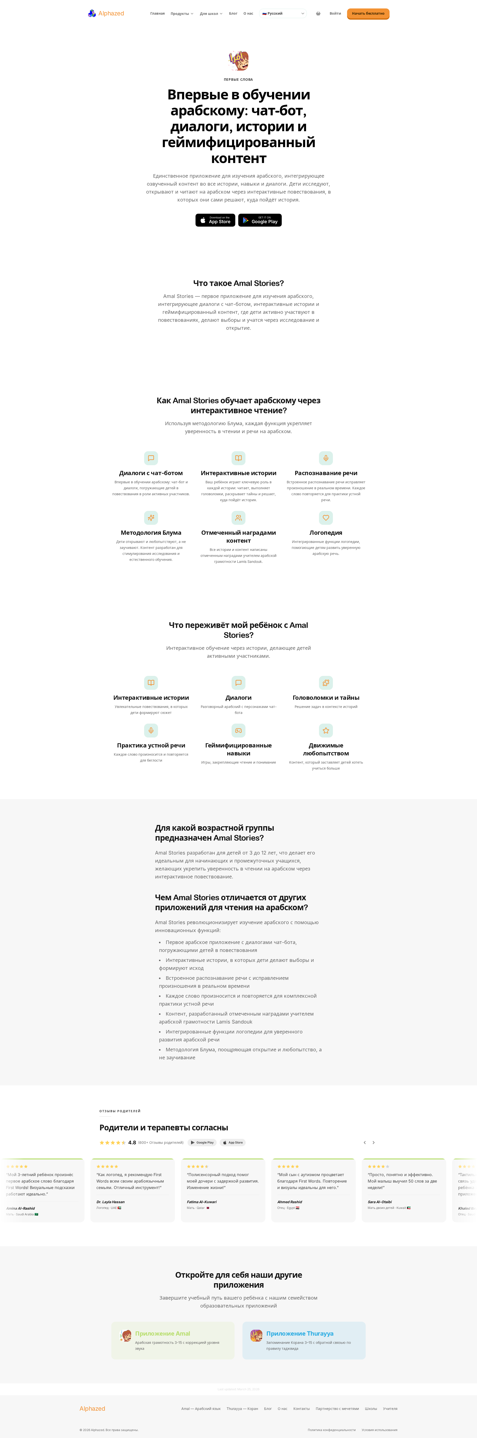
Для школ (209, 13)
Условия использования (380, 1430)
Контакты (301, 1408)
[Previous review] (365, 1143)
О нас (248, 13)
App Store (236, 1142)
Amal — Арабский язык (201, 1408)
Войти (335, 13)
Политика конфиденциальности (332, 1430)
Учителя (390, 1408)
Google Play (205, 1142)
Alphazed (92, 1408)
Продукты (180, 13)
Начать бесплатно (368, 13)
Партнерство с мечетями (337, 1408)
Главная (157, 13)
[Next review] (374, 1143)
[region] (238, 1190)
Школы (371, 1408)
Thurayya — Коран (242, 1408)
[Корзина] (318, 13)
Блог (233, 13)
